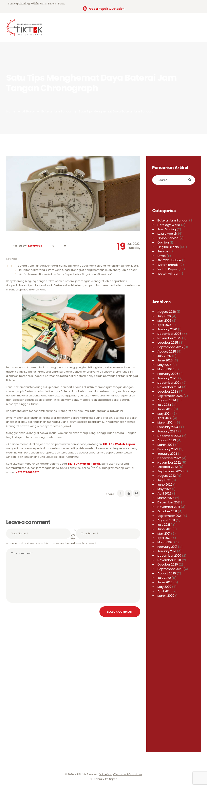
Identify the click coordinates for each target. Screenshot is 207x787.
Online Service (167, 238)
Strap (161, 256)
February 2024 (167, 427)
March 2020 (165, 595)
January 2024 (167, 431)
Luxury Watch (167, 233)
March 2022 (165, 498)
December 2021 (168, 502)
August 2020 (166, 573)
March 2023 (165, 445)
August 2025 (166, 351)
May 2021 (163, 533)
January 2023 (167, 453)
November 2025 (169, 338)
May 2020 (164, 587)
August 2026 (166, 311)
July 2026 (164, 316)
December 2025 (169, 334)
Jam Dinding (166, 229)
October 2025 (167, 342)
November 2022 (169, 462)
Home (11, 111)
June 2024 (165, 409)
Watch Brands (167, 265)
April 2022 (164, 493)
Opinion (163, 242)
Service (162, 251)
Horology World (168, 225)
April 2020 (164, 591)
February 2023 (167, 449)
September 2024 (170, 396)
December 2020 (169, 555)
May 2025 (164, 365)
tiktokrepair (34, 246)
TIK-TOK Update (169, 260)
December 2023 (169, 436)
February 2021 (167, 546)
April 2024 (164, 418)
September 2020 (170, 569)
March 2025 (165, 369)
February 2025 (167, 374)
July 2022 (164, 480)
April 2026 (164, 325)
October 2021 (167, 511)
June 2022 (164, 484)
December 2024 (169, 382)
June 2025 (165, 360)
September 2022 (169, 471)
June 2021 (164, 529)
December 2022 (169, 458)
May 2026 (164, 320)
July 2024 (164, 405)
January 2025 (167, 378)
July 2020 (164, 578)
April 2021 (163, 538)
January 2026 (167, 329)
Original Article (168, 247)
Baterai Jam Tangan (56, 111)
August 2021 (166, 520)
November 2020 (169, 560)
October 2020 (167, 564)
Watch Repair (167, 269)
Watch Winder (167, 273)
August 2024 (166, 400)
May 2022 (164, 489)
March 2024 (165, 422)
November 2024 (169, 387)
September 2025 (170, 347)
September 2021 (169, 516)
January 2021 (166, 551)
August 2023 (166, 440)
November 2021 (168, 507)
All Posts (28, 111)
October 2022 (167, 467)
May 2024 (164, 413)
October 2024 (167, 391)
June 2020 (164, 582)
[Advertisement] (173, 682)
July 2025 (164, 356)
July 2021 (163, 524)
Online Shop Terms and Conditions (120, 774)
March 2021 (165, 542)
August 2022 (166, 475)
